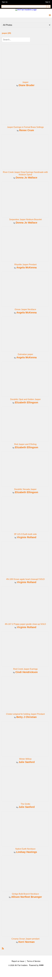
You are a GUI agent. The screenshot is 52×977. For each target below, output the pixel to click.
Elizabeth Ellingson (26, 402)
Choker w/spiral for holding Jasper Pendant (25, 714)
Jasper (25, 82)
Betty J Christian (26, 716)
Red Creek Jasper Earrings (25, 669)
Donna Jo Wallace (26, 177)
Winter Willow (25, 759)
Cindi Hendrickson (26, 672)
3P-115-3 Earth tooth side (25, 534)
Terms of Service (33, 961)
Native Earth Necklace (25, 849)
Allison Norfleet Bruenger (26, 896)
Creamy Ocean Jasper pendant (25, 939)
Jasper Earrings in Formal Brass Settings (25, 127)
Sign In (47, 2)
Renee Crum (26, 130)
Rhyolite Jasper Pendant (25, 264)
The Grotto (25, 804)
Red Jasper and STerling (25, 444)
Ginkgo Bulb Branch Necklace (25, 894)
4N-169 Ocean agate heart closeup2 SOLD (25, 579)
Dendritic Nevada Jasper (25, 489)
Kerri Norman (26, 941)
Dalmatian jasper (25, 354)
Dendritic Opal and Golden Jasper (25, 399)
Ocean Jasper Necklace (25, 309)
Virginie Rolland (26, 537)
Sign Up (4, 2)
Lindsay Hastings (26, 851)
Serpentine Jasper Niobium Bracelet (25, 219)
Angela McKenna (26, 267)
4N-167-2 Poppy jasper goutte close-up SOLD (25, 624)
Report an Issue (18, 961)
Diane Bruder (26, 85)
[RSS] (3, 948)
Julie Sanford (27, 762)
